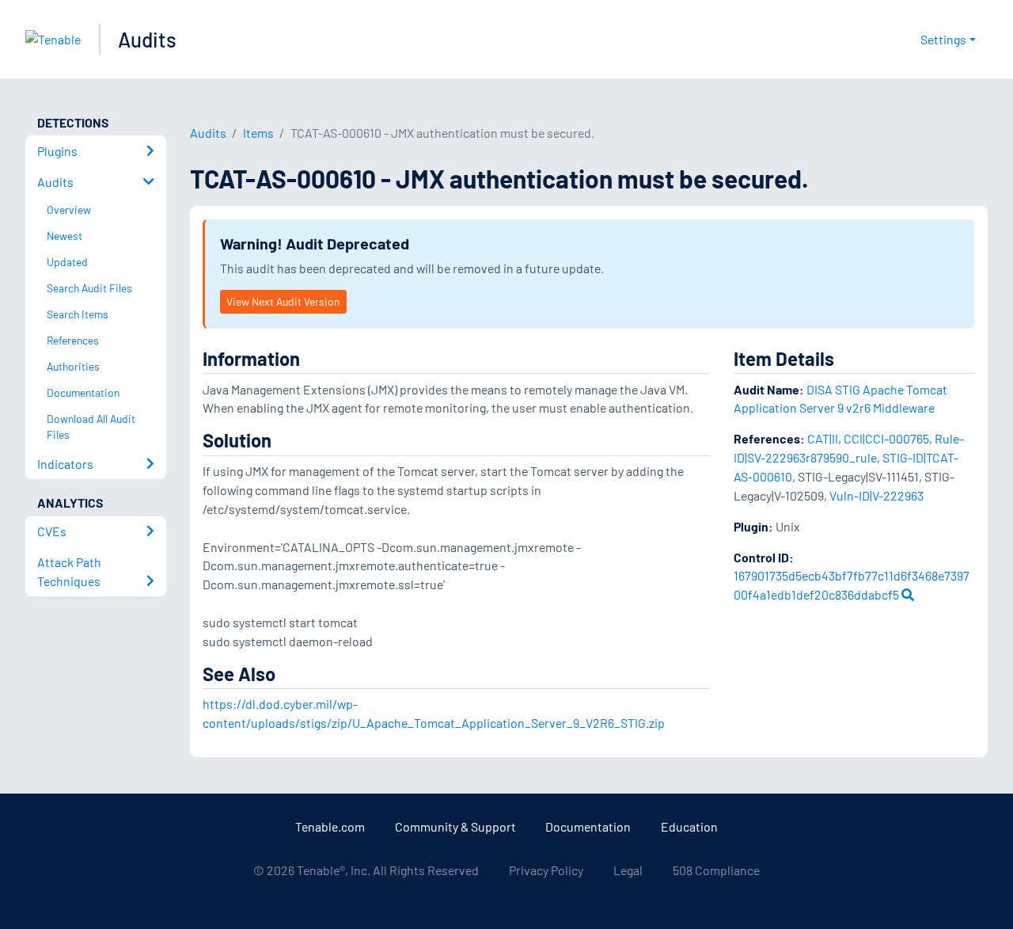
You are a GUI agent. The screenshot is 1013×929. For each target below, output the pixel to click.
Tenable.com (330, 826)
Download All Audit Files (91, 427)
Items (258, 132)
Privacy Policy (546, 870)
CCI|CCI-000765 (886, 438)
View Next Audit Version (283, 301)
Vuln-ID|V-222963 (876, 495)
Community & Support (455, 826)
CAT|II (822, 438)
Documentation (588, 826)
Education (689, 826)
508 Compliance (716, 870)
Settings (943, 39)
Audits (147, 39)
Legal (628, 870)
